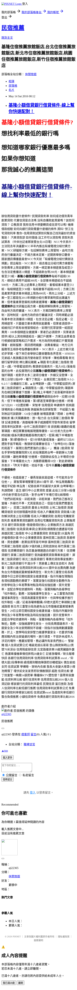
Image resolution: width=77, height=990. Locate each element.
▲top (4, 750)
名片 (11, 90)
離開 (20, 983)
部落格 (13, 85)
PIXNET (17, 936)
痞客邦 (25, 734)
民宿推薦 (12, 28)
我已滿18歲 (9, 983)
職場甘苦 (29, 744)
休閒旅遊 (31, 74)
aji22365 (6, 714)
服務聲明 (38, 940)
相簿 (11, 81)
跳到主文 (7, 37)
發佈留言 (7, 779)
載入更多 (7, 757)
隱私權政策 (63, 936)
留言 (33, 734)
